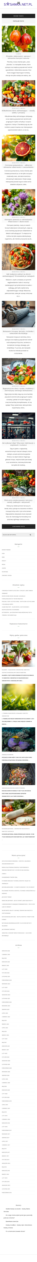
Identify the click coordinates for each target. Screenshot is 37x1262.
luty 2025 (4, 969)
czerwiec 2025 (6, 954)
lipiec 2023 (5, 1013)
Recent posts (18, 16)
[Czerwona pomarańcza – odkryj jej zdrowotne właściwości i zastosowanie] (18, 161)
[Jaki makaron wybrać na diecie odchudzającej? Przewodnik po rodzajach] (18, 270)
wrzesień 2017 (6, 1134)
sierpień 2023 (5, 1009)
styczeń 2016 (5, 1181)
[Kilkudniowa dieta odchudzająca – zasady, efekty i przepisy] (18, 107)
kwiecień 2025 (6, 962)
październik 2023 (7, 1002)
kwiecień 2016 (6, 1170)
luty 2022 (4, 1038)
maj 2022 (4, 1031)
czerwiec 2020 (6, 1082)
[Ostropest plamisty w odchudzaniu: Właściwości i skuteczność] (18, 216)
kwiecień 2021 (6, 1046)
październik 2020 (7, 1068)
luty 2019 (4, 1115)
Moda (3, 564)
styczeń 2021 (5, 1057)
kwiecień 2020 (6, 1090)
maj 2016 (4, 1167)
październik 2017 (7, 1130)
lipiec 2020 (5, 1079)
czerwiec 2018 (6, 1119)
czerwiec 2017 (6, 1145)
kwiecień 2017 (6, 1152)
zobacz (4, 873)
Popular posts (18, 21)
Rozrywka (5, 572)
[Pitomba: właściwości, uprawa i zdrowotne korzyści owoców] (18, 52)
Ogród (18, 54)
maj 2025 (4, 958)
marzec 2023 (5, 1024)
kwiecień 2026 (6, 951)
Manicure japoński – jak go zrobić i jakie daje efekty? (17, 900)
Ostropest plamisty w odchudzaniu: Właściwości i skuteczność (18, 221)
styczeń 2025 (5, 973)
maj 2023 (4, 1020)
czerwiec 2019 (6, 1108)
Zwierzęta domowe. (8, 754)
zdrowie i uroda (18, 108)
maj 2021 (4, 1042)
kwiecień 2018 (6, 1123)
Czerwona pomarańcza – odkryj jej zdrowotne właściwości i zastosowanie (19, 166)
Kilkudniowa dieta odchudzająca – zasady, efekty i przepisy (18, 112)
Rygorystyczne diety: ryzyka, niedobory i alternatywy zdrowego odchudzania (18, 390)
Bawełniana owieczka (12, 1221)
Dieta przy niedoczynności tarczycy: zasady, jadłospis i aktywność (18, 501)
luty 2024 (4, 987)
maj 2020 (4, 1086)
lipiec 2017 (5, 1141)
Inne (3, 557)
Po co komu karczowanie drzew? (15, 1231)
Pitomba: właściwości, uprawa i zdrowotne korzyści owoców (18, 57)
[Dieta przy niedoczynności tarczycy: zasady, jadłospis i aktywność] (18, 496)
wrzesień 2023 (6, 1006)
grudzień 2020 (6, 1060)
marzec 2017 (5, 1156)
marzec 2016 (5, 1174)
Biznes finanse (6, 550)
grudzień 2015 (6, 1185)
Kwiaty (4, 561)
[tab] (10, 16)
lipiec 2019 (5, 1104)
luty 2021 (4, 1053)
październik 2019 (7, 1101)
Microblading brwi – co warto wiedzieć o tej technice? (18, 887)
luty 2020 (4, 1093)
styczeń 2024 (5, 991)
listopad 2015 (6, 1189)
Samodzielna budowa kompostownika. (13, 788)
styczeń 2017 (5, 1159)
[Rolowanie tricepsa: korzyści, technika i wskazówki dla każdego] (18, 327)
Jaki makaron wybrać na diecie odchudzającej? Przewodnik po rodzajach (18, 275)
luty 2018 (4, 1126)
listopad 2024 (6, 976)
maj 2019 (4, 1112)
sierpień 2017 (5, 1137)
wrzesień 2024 (6, 984)
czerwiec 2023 (6, 1017)
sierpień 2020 (5, 1075)
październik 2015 (7, 1192)
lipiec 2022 (5, 1028)
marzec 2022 (5, 1035)
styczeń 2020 (5, 1097)
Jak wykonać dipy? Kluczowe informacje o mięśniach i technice (18, 444)
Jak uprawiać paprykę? (8, 929)
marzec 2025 (5, 965)
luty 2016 (4, 1178)
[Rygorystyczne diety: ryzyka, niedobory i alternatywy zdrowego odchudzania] (18, 385)
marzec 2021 (5, 1049)
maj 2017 (4, 1148)
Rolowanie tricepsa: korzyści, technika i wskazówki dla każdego (18, 332)
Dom (3, 553)
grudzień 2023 (6, 995)
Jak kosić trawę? (7, 897)
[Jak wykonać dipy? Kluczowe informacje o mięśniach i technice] (18, 439)
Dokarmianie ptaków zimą (9, 877)
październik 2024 (7, 980)
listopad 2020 (6, 1064)
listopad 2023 (6, 998)
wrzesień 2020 (6, 1071)
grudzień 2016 (6, 1163)
